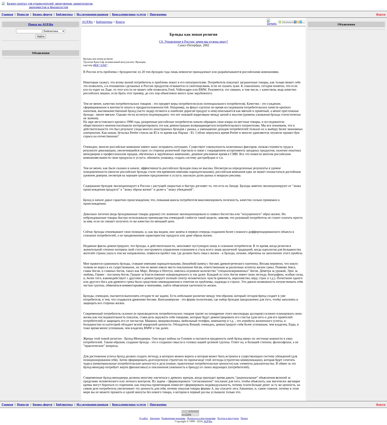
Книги (120, 22)
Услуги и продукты (228, 418)
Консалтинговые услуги (129, 14)
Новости (23, 14)
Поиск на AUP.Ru (40, 24)
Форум (380, 14)
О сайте (143, 418)
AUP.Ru (87, 22)
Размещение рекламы (173, 418)
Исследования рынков (92, 14)
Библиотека (64, 14)
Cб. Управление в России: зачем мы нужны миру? (193, 41)
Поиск (244, 418)
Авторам (155, 418)
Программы (158, 14)
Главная (7, 14)
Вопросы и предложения (201, 418)
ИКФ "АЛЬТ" (100, 65)
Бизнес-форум (42, 14)
